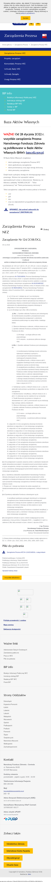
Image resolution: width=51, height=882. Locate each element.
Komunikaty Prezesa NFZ (14, 63)
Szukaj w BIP (12, 106)
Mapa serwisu (9, 625)
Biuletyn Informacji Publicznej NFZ (21, 97)
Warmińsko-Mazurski (11, 741)
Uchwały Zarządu (11, 74)
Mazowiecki (8, 719)
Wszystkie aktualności (12, 578)
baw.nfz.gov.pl (35, 152)
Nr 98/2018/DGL (17, 288)
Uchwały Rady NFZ (12, 69)
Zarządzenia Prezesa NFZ (14, 53)
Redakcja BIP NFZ (14, 103)
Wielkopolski (8, 744)
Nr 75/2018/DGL (20, 276)
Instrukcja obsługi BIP (16, 100)
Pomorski (7, 732)
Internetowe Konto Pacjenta (20, 852)
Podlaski (7, 729)
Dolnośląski (8, 701)
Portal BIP (11, 110)
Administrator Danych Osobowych (15, 650)
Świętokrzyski (8, 738)
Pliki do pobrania (9, 659)
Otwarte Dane (14, 866)
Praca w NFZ (8, 656)
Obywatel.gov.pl (15, 859)
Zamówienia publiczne (11, 653)
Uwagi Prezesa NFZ (12, 79)
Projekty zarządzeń (12, 58)
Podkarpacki (8, 725)
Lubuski (6, 713)
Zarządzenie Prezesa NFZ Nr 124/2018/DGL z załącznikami (26, 552)
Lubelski (6, 710)
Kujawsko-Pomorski (10, 704)
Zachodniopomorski (10, 747)
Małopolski (7, 716)
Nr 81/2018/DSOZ (37, 283)
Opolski (6, 722)
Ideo (29, 874)
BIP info (7, 93)
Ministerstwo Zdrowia (17, 845)
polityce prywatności (28, 13)
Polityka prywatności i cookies (15, 620)
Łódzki (6, 707)
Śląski (6, 735)
